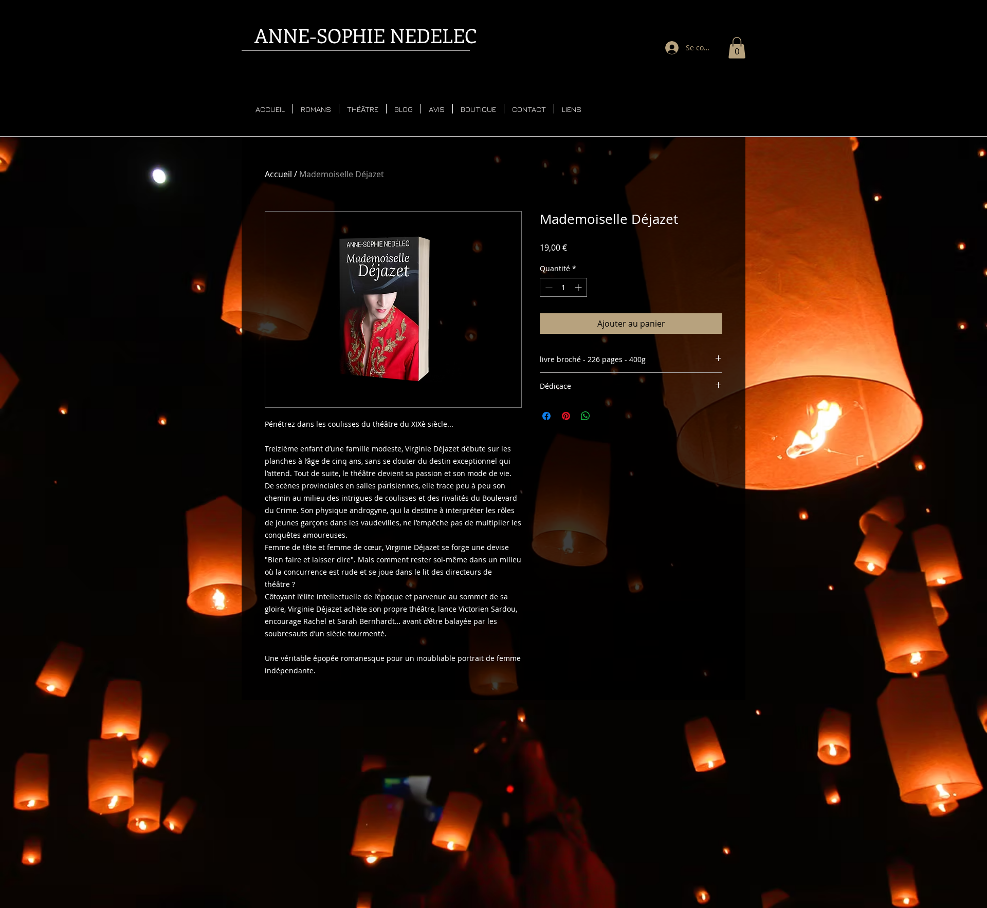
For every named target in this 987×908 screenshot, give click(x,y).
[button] (737, 48)
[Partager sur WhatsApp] (585, 416)
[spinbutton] (563, 287)
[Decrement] (547, 287)
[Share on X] (605, 416)
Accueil (278, 174)
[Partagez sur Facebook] (546, 416)
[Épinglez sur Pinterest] (566, 416)
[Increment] (579, 287)
